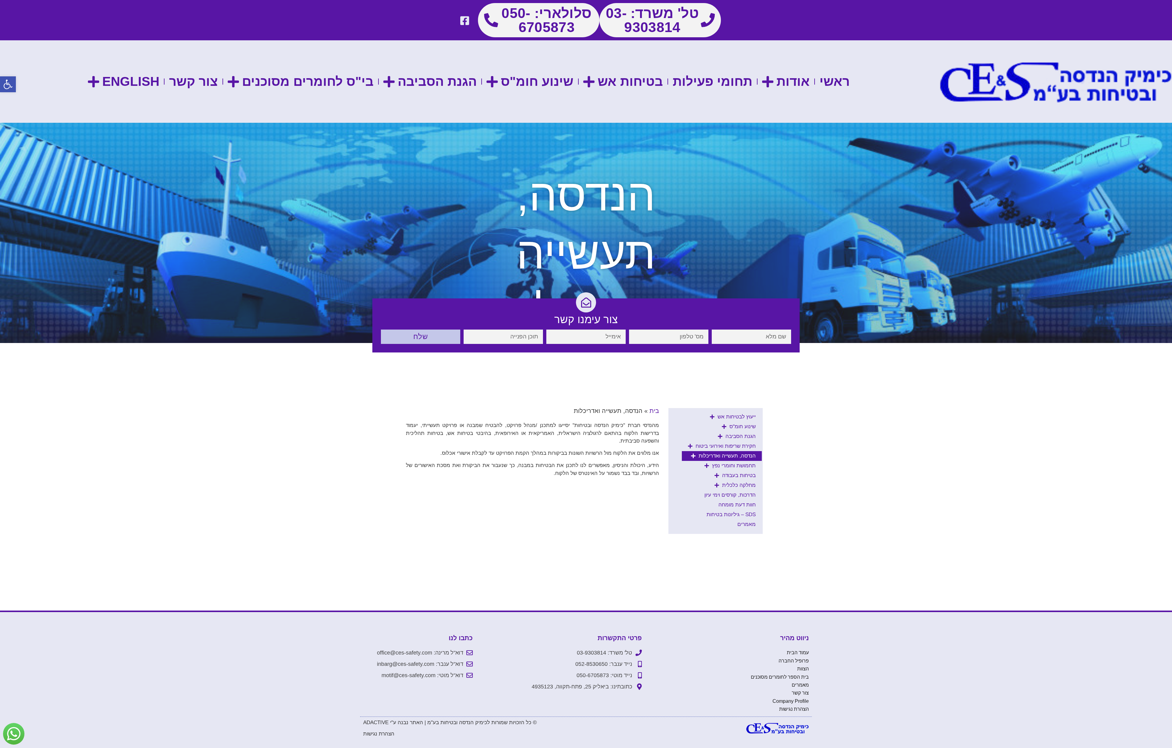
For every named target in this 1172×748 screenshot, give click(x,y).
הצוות (803, 668)
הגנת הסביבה (437, 81)
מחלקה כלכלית (739, 485)
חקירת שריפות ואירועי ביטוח (726, 446)
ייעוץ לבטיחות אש (737, 417)
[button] (8, 84)
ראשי (834, 81)
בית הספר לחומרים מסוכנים (780, 677)
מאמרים (746, 524)
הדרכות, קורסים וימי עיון (730, 495)
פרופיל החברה (794, 660)
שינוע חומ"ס (537, 81)
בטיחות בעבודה (739, 475)
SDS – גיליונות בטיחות (731, 514)
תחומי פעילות (712, 81)
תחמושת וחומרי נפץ (734, 466)
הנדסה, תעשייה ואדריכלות (727, 456)
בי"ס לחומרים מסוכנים (308, 81)
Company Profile (790, 701)
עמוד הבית (798, 652)
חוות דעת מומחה (737, 505)
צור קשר (193, 81)
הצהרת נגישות (794, 709)
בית (654, 410)
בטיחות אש (630, 81)
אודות (793, 81)
